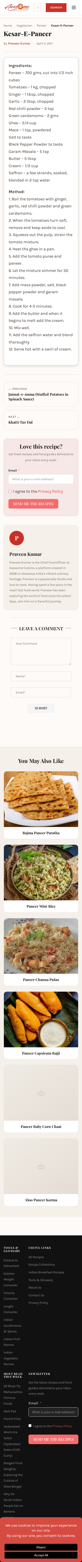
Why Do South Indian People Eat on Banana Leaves (13, 1505)
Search (56, 7)
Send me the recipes (33, 503)
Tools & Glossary (40, 1280)
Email (12, 470)
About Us (34, 1287)
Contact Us (36, 1295)
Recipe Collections (41, 1264)
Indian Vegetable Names (11, 1358)
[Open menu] (73, 7)
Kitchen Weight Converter (11, 1279)
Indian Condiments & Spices (12, 1325)
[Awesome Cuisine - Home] (17, 7)
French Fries (12, 1419)
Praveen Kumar (19, 43)
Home (8, 25)
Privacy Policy (50, 491)
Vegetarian (24, 25)
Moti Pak (10, 1411)
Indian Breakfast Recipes (46, 1272)
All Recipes (36, 1257)
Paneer (41, 25)
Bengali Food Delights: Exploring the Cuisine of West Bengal (13, 1474)
